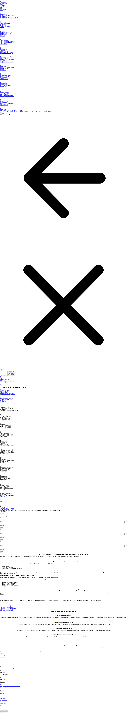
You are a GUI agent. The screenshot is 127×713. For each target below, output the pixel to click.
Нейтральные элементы (4, 64)
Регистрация (23, 664)
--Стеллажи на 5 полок (4, 421)
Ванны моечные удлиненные (5, 20)
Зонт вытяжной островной (4, 22)
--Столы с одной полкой (4, 406)
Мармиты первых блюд (4, 51)
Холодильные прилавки (4, 60)
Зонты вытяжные (3, 21)
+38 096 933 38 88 (10, 111)
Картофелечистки (3, 70)
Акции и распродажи (15, 664)
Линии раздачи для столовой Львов (6, 602)
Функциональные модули (4, 100)
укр (1, 7)
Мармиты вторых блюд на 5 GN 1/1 (6, 58)
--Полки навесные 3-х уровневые (6, 427)
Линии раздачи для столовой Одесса (6, 610)
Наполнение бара (3, 88)
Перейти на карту (3, 677)
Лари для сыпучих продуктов (5, 46)
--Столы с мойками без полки (5, 418)
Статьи (18, 110)
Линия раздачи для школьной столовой (7, 508)
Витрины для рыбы (3, 49)
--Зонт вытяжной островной (5, 415)
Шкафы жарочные (3, 82)
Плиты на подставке (3, 81)
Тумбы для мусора (3, 99)
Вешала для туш (3, 39)
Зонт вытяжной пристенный (5, 23)
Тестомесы (2, 73)
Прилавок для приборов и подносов (6, 65)
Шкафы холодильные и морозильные (6, 74)
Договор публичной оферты (36, 664)
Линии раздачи (3, 50)
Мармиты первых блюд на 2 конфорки (6, 52)
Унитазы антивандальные (4, 93)
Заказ (13, 110)
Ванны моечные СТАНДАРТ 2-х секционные (8, 19)
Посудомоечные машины (4, 76)
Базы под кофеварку (3, 89)
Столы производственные (4, 404)
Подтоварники (2, 47)
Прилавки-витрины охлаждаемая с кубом (7, 59)
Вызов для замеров (3, 3)
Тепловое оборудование (4, 78)
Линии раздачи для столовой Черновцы (7, 607)
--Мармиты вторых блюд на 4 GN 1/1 (6, 450)
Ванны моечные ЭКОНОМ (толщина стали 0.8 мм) (9, 17)
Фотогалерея (2, 0)
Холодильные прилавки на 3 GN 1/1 (6, 62)
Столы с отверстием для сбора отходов (7, 15)
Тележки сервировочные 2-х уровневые (7, 41)
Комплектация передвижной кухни (6, 101)
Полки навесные (3, 31)
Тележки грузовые (3, 43)
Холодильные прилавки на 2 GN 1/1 (6, 61)
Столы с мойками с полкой (5, 26)
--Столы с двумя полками (4, 407)
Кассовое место (3, 66)
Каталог (1, 10)
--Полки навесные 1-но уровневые (6, 425)
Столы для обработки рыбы (5, 48)
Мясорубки (2, 69)
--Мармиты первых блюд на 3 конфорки (7, 446)
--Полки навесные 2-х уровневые (6, 426)
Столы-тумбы (2, 36)
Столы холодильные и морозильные (6, 75)
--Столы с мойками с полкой (5, 419)
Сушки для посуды (3, 30)
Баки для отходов (3, 38)
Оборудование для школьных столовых (7, 67)
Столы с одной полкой (4, 13)
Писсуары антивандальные (5, 94)
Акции (1, 4)
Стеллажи (2, 27)
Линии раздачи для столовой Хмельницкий (7, 604)
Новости (15, 110)
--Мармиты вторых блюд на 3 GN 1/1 (6, 449)
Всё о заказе (9, 664)
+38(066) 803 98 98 (10, 686)
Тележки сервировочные (4, 40)
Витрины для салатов (4, 77)
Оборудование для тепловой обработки (7, 103)
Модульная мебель (3, 102)
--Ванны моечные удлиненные (5, 413)
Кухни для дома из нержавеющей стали (7, 96)
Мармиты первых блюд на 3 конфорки (6, 53)
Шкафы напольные (3, 45)
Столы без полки (3, 12)
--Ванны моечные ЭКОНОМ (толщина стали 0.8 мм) (9, 410)
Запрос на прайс (3, 2)
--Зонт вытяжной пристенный (5, 416)
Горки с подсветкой (3, 91)
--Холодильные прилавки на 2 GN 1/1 (6, 454)
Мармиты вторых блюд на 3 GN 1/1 (6, 56)
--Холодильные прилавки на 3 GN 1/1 (6, 455)
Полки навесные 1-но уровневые (6, 32)
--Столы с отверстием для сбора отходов (7, 408)
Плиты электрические (4, 79)
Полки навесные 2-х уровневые (5, 33)
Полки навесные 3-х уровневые (5, 34)
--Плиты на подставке (4, 474)
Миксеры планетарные (4, 72)
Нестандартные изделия (4, 92)
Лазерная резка (9, 110)
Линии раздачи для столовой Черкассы (7, 606)
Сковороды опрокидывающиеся (5, 85)
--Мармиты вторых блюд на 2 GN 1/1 (6, 448)
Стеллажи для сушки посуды (5, 29)
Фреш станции (2, 90)
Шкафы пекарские (3, 83)
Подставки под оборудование (5, 37)
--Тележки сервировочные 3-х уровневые (7, 435)
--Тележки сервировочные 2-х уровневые (7, 434)
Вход (20, 664)
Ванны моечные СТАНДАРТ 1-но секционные (8, 18)
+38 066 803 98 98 (3, 111)
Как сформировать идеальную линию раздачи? (8, 504)
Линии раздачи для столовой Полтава (6, 605)
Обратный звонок (28, 664)
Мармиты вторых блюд (4, 105)
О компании (2, 668)
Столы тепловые (3, 87)
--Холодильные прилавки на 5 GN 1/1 (6, 456)
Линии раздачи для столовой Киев (6, 603)
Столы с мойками (3, 24)
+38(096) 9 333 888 (16, 686)
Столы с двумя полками (4, 14)
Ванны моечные (3, 16)
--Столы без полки (3, 405)
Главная (1, 376)
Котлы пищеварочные (4, 84)
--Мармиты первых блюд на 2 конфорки (7, 445)
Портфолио (4, 110)
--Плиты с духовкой (3, 473)
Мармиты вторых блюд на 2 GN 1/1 (6, 55)
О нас (1, 110)
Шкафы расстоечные (3, 86)
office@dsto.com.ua (3, 686)
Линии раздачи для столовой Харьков (6, 609)
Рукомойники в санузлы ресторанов (6, 95)
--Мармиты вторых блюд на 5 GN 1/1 (6, 451)
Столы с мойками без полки (5, 25)
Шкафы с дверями (3, 44)
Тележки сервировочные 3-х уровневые (7, 42)
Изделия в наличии (3, 1)
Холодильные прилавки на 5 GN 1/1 (6, 63)
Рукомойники (2, 35)
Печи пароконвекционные (4, 68)
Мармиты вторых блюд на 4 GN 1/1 (6, 57)
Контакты (21, 110)
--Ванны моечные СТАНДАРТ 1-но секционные (8, 411)
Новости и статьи (20, 668)
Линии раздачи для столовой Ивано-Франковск (8, 608)
